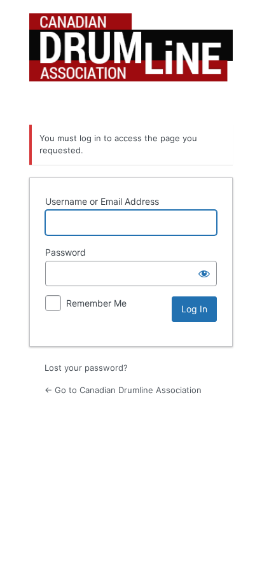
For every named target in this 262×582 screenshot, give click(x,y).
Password (65, 252)
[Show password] (204, 273)
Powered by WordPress (131, 61)
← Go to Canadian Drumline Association (123, 390)
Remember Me (96, 303)
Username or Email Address (102, 201)
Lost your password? (86, 368)
